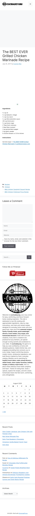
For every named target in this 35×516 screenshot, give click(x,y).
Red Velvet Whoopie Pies (10, 436)
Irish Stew (5, 445)
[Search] (29, 257)
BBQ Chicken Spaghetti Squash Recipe (17, 189)
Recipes (7, 184)
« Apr (4, 412)
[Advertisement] (17, 29)
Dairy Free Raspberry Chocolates (13, 439)
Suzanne (5, 468)
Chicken (7, 187)
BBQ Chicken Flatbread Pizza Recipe (17, 192)
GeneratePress (23, 513)
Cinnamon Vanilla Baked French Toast (14, 442)
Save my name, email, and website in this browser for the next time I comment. (18, 240)
